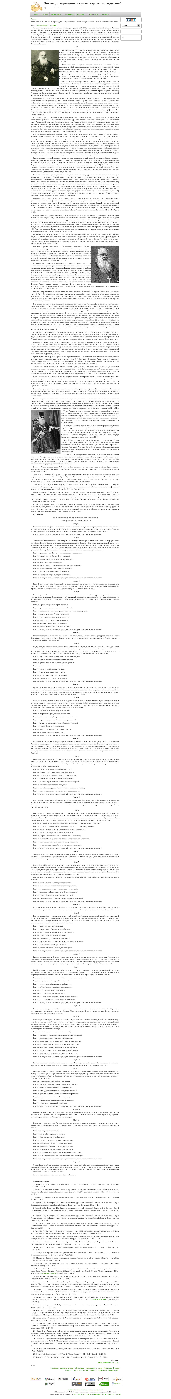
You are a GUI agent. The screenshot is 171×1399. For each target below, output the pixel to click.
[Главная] (36, 11)
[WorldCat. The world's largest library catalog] (50, 1380)
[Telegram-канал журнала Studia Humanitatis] (134, 20)
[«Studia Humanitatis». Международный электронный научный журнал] (103, 1385)
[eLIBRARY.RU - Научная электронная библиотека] (90, 1380)
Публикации (69, 14)
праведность (102, 1370)
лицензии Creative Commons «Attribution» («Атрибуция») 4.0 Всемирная (97, 1394)
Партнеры (80, 14)
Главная (35, 14)
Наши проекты (93, 14)
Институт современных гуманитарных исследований (83, 3)
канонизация (112, 1370)
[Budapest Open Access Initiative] (117, 1380)
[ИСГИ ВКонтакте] (130, 20)
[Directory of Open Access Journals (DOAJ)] (36, 1380)
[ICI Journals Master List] (103, 1380)
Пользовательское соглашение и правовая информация (85, 1390)
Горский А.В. (84, 1370)
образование (79, 1368)
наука (100, 1368)
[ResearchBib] (50, 1385)
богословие (55, 1368)
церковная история (66, 1368)
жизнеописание (91, 1368)
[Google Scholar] (77, 1380)
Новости (45, 14)
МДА (76, 1370)
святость (93, 1370)
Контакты (105, 14)
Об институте (56, 14)
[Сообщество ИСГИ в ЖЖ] (127, 20)
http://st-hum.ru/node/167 (48, 1273)
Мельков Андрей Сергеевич (46, 25)
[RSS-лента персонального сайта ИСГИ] (132, 20)
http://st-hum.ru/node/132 (98, 1299)
